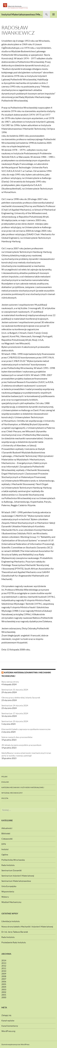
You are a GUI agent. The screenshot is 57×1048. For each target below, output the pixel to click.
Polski (4, 776)
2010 (3, 971)
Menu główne (53, 14)
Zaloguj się (6, 1015)
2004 (3, 987)
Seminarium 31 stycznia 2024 (14, 689)
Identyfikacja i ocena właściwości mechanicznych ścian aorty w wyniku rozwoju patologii (26, 754)
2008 (3, 976)
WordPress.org (8, 1031)
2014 (3, 960)
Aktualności (6, 828)
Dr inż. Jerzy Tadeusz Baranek (14, 932)
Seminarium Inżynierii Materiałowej (17, 875)
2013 (3, 963)
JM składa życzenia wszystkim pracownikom (21, 745)
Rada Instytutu (8, 865)
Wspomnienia (7, 891)
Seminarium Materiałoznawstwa (16, 881)
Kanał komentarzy (9, 1026)
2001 (3, 994)
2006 (3, 981)
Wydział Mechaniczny (12, 793)
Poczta (4, 798)
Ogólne (4, 854)
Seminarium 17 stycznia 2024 (14, 713)
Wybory (5, 897)
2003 (3, 989)
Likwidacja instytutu (10, 921)
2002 (3, 992)
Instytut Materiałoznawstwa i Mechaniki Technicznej (22, 14)
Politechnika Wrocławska (13, 860)
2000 (3, 997)
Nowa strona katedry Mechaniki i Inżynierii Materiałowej (27, 926)
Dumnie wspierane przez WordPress (15, 1044)
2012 (3, 965)
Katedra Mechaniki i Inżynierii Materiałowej (22, 787)
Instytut (4, 849)
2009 (3, 973)
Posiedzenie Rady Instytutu (13, 942)
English (5, 782)
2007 (3, 979)
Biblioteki (5, 833)
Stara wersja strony (10, 681)
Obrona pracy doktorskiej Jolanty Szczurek (20, 697)
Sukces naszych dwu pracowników (16, 737)
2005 (3, 984)
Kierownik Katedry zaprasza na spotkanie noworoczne (25, 729)
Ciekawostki (7, 838)
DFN (3, 844)
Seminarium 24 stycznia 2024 (14, 705)
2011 (3, 968)
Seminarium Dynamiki (11, 870)
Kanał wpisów (7, 1020)
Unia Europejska (8, 886)
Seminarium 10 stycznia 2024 (14, 721)
